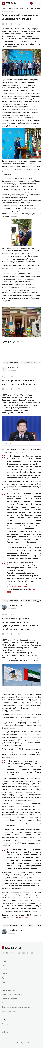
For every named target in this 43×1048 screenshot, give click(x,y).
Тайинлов (29, 8)
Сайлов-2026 (13, 8)
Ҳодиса (37, 8)
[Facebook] (15, 24)
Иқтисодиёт (6, 978)
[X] (19, 24)
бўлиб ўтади (23, 918)
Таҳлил (4, 974)
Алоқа (4, 1028)
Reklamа (5, 1032)
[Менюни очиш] (39, 3)
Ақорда (22, 8)
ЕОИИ (31, 925)
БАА (23, 925)
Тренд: (4, 8)
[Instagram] (3, 24)
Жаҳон (4, 982)
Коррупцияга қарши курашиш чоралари (16, 1007)
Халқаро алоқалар (10, 363)
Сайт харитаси (7, 1024)
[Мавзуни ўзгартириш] (33, 3)
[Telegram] (11, 24)
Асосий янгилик (28, 363)
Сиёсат (4, 970)
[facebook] (15, 953)
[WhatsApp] (7, 24)
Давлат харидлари (9, 1011)
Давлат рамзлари (8, 1003)
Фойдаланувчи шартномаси (12, 995)
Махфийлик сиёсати (9, 999)
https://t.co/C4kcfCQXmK (17, 587)
